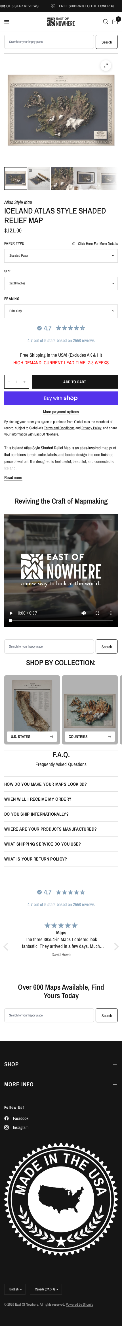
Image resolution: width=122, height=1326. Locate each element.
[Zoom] (105, 65)
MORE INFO (19, 1084)
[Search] (105, 22)
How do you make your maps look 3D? (45, 784)
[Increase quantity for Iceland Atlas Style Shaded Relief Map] (24, 381)
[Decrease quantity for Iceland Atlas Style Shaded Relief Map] (9, 381)
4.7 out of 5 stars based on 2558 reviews (61, 340)
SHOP (11, 1064)
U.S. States (20, 736)
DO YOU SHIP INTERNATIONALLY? (36, 814)
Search (107, 42)
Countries (78, 736)
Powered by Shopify (79, 1304)
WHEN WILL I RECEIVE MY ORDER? (37, 799)
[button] (7, 946)
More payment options (61, 411)
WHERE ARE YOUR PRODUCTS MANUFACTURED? (50, 829)
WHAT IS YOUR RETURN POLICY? (35, 859)
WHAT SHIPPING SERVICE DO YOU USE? (42, 844)
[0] (114, 22)
